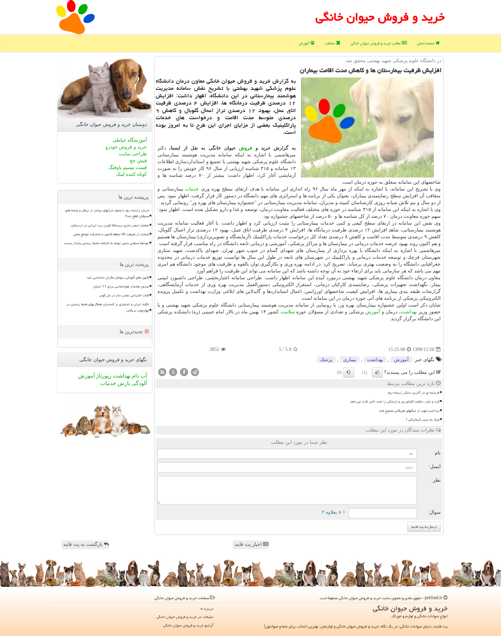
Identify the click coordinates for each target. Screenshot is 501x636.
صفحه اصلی (426, 43)
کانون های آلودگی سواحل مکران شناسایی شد (118, 277)
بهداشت (409, 311)
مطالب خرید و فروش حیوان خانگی (376, 43)
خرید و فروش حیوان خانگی (380, 17)
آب (143, 376)
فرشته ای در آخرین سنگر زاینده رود (413, 392)
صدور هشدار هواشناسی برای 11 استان (121, 286)
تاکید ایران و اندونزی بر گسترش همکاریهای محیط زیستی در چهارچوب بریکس (107, 307)
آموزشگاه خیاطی (129, 140)
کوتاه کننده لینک (131, 174)
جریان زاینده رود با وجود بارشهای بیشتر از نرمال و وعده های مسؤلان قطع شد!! (107, 213)
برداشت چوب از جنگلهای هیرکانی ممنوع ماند (409, 410)
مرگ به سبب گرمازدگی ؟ (422, 419)
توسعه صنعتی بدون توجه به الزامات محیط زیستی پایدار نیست (106, 243)
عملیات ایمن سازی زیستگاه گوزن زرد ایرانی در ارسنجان (110, 225)
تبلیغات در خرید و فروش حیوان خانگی (184, 616)
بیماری (349, 359)
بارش (123, 383)
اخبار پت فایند (248, 544)
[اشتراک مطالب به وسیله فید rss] (162, 371)
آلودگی (138, 383)
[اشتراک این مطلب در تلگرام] (195, 371)
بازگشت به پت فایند (83, 544)
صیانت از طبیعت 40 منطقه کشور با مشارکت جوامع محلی (111, 234)
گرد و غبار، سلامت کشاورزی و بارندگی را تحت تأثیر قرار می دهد (394, 401)
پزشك (326, 359)
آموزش (304, 43)
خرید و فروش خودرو (126, 147)
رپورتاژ (103, 376)
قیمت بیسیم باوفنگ (127, 167)
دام (135, 376)
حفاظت (330, 43)
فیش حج (138, 160)
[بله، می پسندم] (377, 372)
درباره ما (206, 608)
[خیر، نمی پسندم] (348, 372)
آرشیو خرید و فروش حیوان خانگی (188, 625)
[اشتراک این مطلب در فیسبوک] (184, 371)
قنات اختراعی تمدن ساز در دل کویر (124, 295)
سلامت (287, 311)
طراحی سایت (133, 153)
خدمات (192, 189)
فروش (245, 148)
